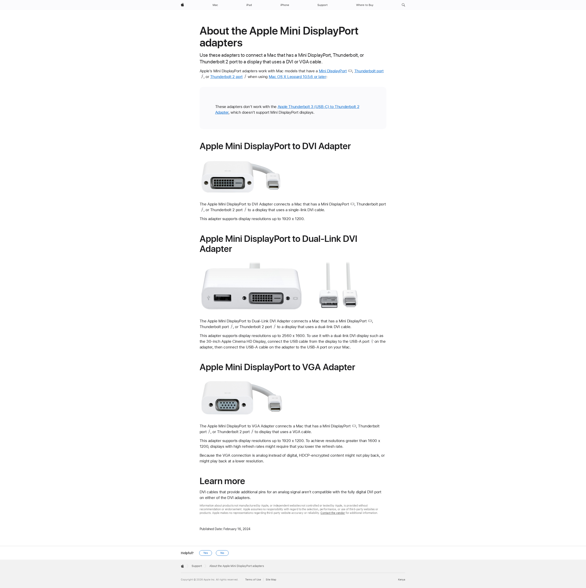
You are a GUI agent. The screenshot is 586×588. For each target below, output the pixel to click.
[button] (403, 5)
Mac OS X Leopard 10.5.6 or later (297, 76)
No (222, 553)
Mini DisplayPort (333, 71)
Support (197, 566)
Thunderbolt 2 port (226, 76)
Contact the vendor (332, 513)
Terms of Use (253, 579)
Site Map (271, 579)
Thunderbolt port (369, 71)
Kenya (401, 579)
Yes (205, 553)
